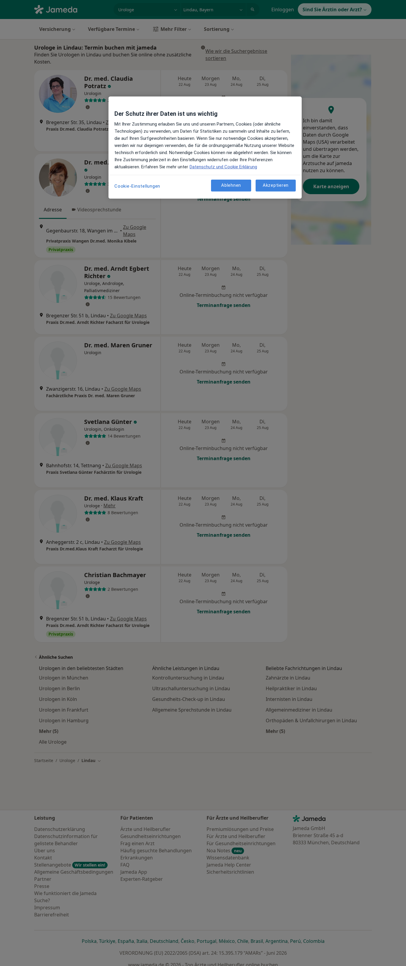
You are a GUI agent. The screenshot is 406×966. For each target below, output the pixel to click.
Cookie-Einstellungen (137, 186)
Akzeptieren (276, 185)
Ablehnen (231, 185)
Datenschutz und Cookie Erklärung (223, 167)
